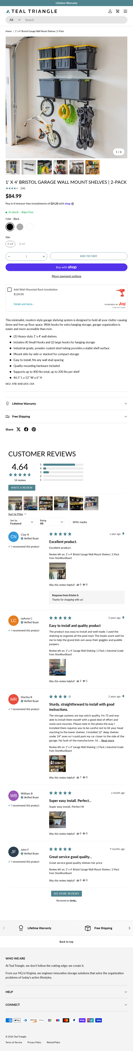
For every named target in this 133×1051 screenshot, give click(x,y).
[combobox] (66, 20)
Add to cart (88, 256)
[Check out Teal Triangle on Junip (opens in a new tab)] (73, 900)
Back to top (66, 941)
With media (80, 522)
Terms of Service (14, 1042)
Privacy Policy (34, 1042)
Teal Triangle (20, 1036)
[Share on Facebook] (26, 429)
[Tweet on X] (18, 429)
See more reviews (66, 893)
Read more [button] (107, 740)
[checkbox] (81, 522)
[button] (118, 11)
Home (9, 31)
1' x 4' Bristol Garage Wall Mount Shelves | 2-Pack (39, 31)
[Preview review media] (15, 503)
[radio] (10, 227)
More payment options (66, 276)
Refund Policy (53, 1042)
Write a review (22, 487)
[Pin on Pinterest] (34, 429)
